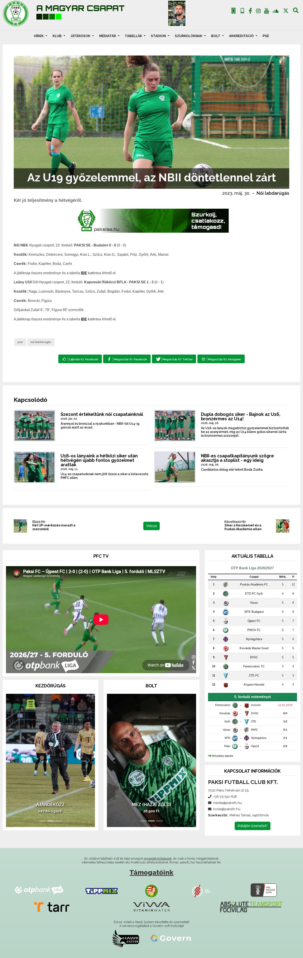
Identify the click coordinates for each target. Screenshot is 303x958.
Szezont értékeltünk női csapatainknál (102, 414)
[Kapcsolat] (242, 11)
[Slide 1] (42, 820)
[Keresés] (296, 11)
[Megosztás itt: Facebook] (126, 359)
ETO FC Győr (254, 593)
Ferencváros (222, 705)
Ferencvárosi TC (254, 666)
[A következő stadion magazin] (176, 13)
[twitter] (286, 11)
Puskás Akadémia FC (254, 584)
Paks (227, 746)
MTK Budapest (254, 611)
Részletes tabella (222, 756)
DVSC (254, 657)
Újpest (255, 746)
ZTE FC (254, 675)
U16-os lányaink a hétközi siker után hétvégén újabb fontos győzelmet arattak (99, 460)
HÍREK (39, 36)
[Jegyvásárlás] (233, 11)
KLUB (58, 36)
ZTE (253, 721)
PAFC (254, 729)
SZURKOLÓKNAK (189, 36)
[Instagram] (258, 11)
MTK (227, 738)
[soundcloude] (276, 11)
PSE (266, 36)
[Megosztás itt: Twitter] (174, 359)
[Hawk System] (125, 938)
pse (20, 342)
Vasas (254, 602)
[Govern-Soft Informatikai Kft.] (170, 938)
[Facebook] (250, 11)
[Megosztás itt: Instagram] (221, 359)
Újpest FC (254, 621)
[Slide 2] (50, 820)
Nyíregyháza (254, 639)
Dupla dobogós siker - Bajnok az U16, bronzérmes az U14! (240, 416)
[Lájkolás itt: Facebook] (80, 359)
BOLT (216, 36)
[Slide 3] (58, 820)
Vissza (151, 526)
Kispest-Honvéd (254, 684)
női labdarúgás (40, 342)
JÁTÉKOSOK (81, 36)
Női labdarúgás (272, 193)
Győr (227, 721)
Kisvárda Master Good (254, 648)
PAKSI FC (254, 630)
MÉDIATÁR (108, 36)
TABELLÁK (134, 36)
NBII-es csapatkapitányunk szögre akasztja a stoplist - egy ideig (237, 458)
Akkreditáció (242, 36)
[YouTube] (266, 11)
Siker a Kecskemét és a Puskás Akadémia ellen (243, 527)
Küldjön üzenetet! (253, 826)
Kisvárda (225, 713)
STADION (159, 36)
